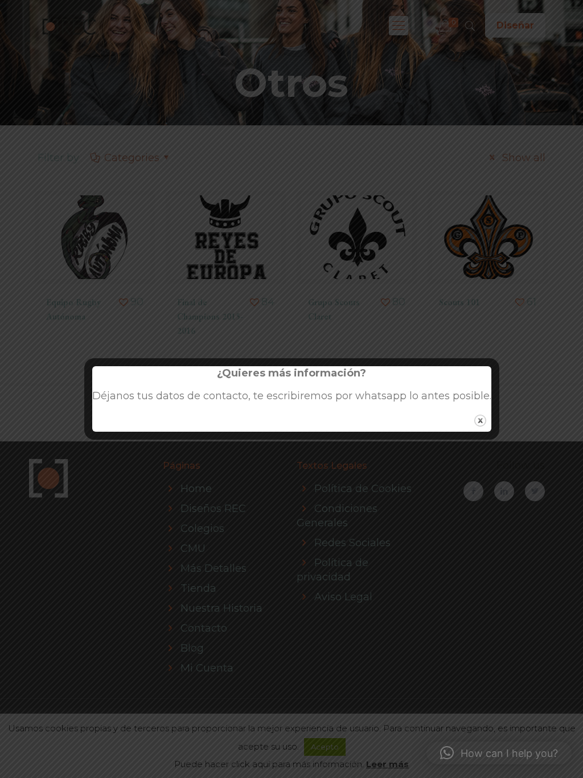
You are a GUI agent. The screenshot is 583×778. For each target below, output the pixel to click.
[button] (499, 753)
